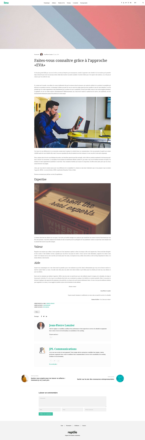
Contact (84, 425)
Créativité (75, 3)
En (135, 2)
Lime (62, 425)
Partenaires (68, 425)
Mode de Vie (61, 3)
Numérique (47, 3)
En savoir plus (53, 364)
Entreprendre (83, 3)
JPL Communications (63, 349)
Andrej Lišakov (50, 303)
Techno (69, 3)
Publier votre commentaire (46, 413)
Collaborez (76, 425)
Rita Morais (46, 307)
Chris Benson (46, 305)
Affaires (54, 3)
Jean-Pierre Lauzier (48, 54)
